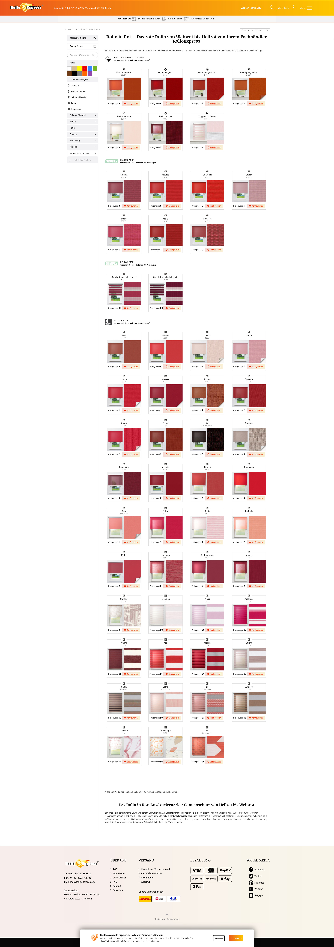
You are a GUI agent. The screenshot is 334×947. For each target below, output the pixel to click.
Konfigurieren (175, 50)
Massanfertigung (78, 38)
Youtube (258, 889)
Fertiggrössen (76, 46)
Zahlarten (118, 890)
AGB (115, 869)
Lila (154, 822)
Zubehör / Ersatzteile (79, 153)
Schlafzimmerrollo (174, 813)
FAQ (115, 881)
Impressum (119, 873)
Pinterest (258, 882)
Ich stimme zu (236, 938)
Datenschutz (119, 877)
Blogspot (258, 895)
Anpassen (219, 938)
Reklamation (147, 877)
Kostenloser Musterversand (155, 869)
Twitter (257, 876)
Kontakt (117, 886)
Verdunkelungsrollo (178, 816)
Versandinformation (151, 873)
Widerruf (145, 881)
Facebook (259, 869)
